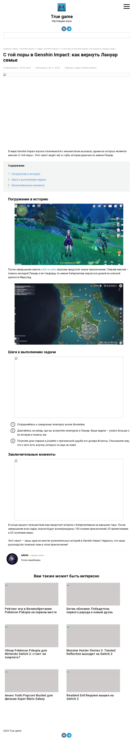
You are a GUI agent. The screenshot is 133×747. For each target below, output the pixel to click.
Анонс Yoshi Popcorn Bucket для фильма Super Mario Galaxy (29, 697)
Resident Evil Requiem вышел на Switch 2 (90, 697)
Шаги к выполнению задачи (29, 179)
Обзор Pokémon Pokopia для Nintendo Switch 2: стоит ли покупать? (26, 654)
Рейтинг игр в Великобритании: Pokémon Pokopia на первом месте (31, 610)
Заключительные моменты (28, 185)
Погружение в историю (26, 173)
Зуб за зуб (48, 269)
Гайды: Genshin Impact (85, 67)
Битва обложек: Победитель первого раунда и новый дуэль (89, 610)
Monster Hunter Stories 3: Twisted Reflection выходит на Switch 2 (90, 652)
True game (62, 16)
